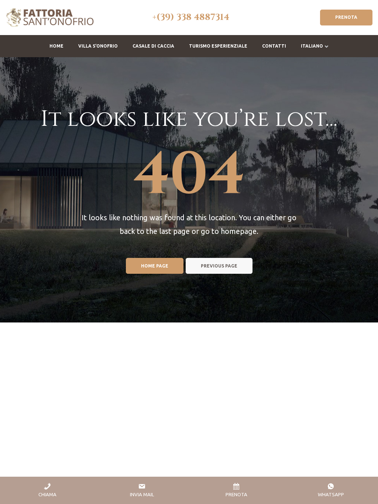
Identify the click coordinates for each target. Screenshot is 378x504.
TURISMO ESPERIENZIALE (218, 46)
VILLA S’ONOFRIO (98, 46)
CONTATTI (274, 46)
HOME (56, 46)
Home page (154, 265)
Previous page (219, 265)
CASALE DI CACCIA (153, 46)
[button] (346, 17)
